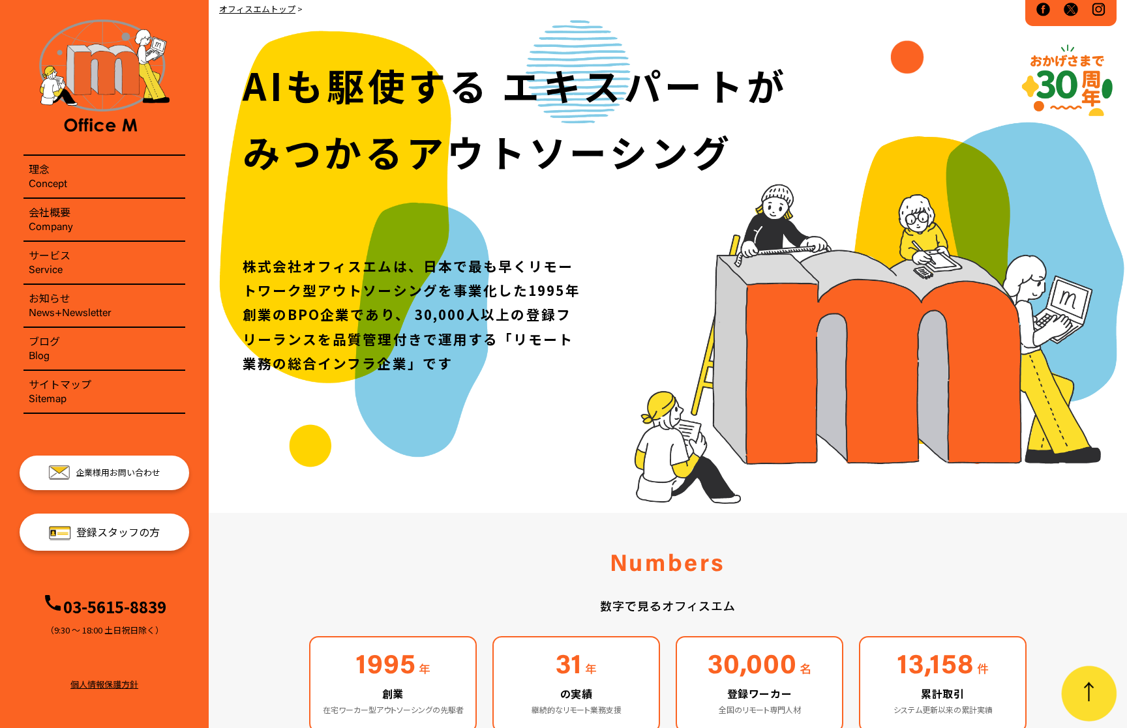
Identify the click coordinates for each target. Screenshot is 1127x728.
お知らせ (70, 304)
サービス (49, 261)
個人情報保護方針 (104, 684)
